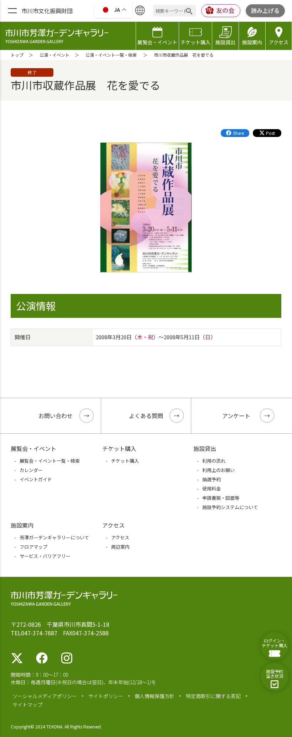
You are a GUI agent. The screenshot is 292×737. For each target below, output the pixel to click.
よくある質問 (146, 415)
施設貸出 (225, 42)
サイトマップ (27, 704)
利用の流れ (213, 460)
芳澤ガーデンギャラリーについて (54, 537)
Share (238, 133)
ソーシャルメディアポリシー (44, 695)
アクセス (278, 42)
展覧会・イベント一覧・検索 (50, 460)
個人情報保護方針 (154, 695)
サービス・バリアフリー (45, 556)
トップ (17, 55)
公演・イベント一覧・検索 (111, 55)
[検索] (189, 11)
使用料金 (211, 488)
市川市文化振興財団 (47, 10)
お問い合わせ (55, 415)
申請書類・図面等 (220, 497)
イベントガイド (36, 479)
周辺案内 (120, 546)
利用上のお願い (218, 470)
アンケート (236, 415)
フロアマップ (33, 546)
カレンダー (31, 470)
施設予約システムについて (230, 507)
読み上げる (265, 10)
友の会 (225, 10)
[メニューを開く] (12, 11)
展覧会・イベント (157, 42)
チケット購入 (195, 42)
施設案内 (252, 42)
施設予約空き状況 (274, 673)
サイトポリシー (105, 695)
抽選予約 (211, 479)
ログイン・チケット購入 (274, 642)
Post (270, 133)
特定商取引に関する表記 (213, 695)
